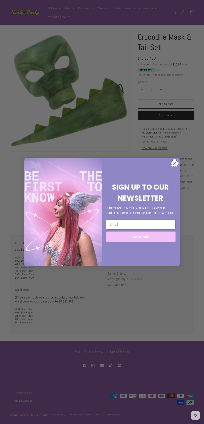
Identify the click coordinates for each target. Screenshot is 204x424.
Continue (141, 236)
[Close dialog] (174, 163)
